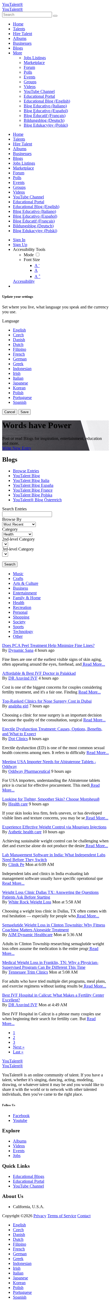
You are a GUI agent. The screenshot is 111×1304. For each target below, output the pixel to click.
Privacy (39, 1215)
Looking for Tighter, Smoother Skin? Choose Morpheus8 (50, 799)
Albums (19, 1141)
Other (18, 636)
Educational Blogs (28, 1176)
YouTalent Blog (26, 475)
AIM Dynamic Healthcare (30, 934)
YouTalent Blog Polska (32, 495)
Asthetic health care (24, 832)
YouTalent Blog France (33, 490)
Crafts (18, 578)
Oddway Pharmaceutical (29, 771)
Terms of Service (61, 1215)
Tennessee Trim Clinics (28, 972)
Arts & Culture (25, 583)
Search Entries (14, 509)
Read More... (93, 664)
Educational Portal (28, 1181)
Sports (18, 626)
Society (19, 622)
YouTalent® (12, 4)
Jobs (16, 1155)
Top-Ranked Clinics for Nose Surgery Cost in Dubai (47, 701)
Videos (19, 1146)
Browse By (12, 519)
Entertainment (25, 593)
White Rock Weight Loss (29, 902)
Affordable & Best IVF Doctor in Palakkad (39, 673)
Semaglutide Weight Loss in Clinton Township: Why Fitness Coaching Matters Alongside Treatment (53, 927)
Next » (19, 1047)
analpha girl (18, 706)
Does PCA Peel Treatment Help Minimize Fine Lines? (48, 645)
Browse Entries (26, 471)
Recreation (22, 607)
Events (19, 1150)
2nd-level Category (18, 539)
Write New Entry (16, 448)
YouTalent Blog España (33, 485)
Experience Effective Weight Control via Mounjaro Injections (54, 827)
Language (10, 321)
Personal (20, 612)
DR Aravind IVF (22, 678)
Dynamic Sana (20, 650)
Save (24, 412)
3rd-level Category (18, 549)
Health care (18, 804)
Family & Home (27, 598)
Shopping (21, 617)
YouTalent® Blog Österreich (37, 500)
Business (20, 588)
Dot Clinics (18, 738)
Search (9, 564)
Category (10, 529)
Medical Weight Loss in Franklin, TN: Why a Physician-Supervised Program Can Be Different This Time (50, 965)
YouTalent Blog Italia (31, 480)
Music (18, 573)
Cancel (9, 412)
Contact (84, 1215)
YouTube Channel (28, 1186)
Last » (18, 1052)
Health (18, 602)
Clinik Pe (16, 864)
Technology (23, 631)
